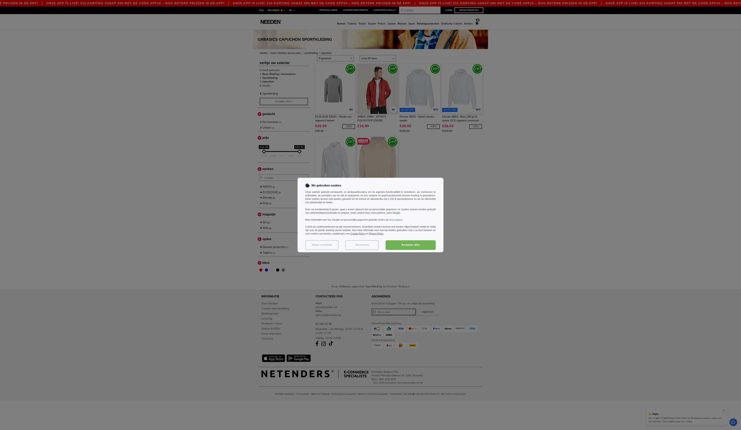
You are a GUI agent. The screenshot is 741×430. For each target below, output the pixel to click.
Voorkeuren (362, 245)
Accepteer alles (411, 245)
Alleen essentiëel (322, 245)
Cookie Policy (358, 233)
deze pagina (395, 219)
